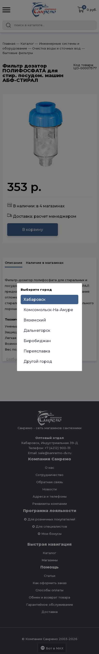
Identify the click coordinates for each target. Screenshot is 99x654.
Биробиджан (37, 341)
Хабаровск (34, 299)
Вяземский (35, 320)
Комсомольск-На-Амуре (48, 310)
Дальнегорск (37, 330)
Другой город (38, 361)
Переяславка (37, 351)
